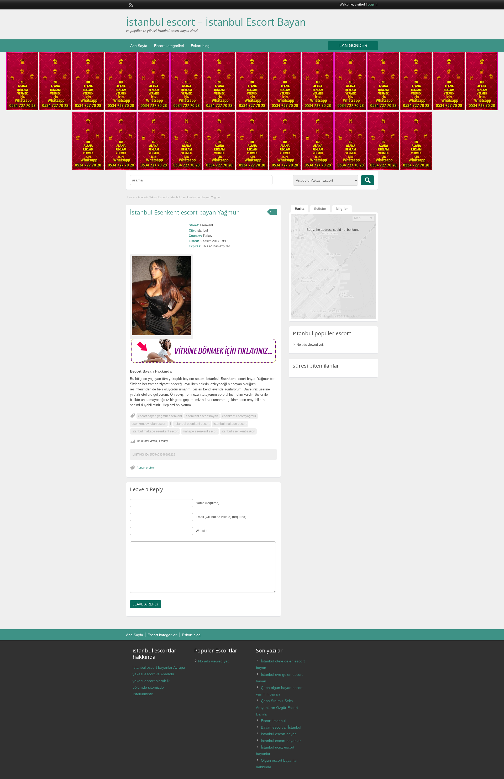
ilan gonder (353, 45)
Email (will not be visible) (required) (221, 517)
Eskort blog (200, 46)
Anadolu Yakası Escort (152, 197)
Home (131, 197)
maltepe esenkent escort (199, 431)
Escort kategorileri (169, 46)
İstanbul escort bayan (279, 734)
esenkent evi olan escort (149, 424)
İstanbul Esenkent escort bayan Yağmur (184, 212)
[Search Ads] (367, 180)
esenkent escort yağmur (239, 416)
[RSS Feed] (130, 4)
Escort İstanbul (273, 721)
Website (201, 531)
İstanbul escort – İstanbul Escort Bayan (216, 22)
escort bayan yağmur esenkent (160, 416)
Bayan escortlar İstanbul (281, 727)
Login (372, 4)
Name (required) (207, 503)
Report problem (146, 467)
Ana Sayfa (138, 46)
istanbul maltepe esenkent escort (155, 431)
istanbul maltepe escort (229, 424)
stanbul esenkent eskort (238, 431)
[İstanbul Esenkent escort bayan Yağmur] (161, 295)
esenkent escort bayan (202, 416)
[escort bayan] (203, 361)
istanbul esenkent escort (192, 424)
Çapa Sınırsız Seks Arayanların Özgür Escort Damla (277, 707)
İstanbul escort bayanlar (281, 741)
